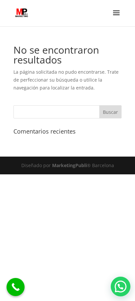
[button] (120, 286)
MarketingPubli (69, 165)
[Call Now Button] (16, 287)
